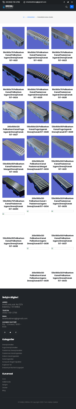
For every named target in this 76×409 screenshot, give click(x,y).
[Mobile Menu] (72, 6)
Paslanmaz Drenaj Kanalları (12, 350)
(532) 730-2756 (9, 312)
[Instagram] (72, 2)
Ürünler (4, 388)
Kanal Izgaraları (7, 359)
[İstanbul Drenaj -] (7, 7)
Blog (4, 390)
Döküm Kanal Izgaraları (10, 356)
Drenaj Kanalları (8, 345)
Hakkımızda (6, 382)
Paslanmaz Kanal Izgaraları (12, 353)
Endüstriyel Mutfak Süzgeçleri (13, 368)
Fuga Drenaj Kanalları (10, 347)
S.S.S (4, 379)
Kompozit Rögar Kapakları (11, 362)
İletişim (5, 385)
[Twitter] (68, 2)
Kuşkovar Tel (6, 365)
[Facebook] (64, 2)
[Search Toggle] (66, 7)
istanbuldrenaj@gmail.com (15, 318)
